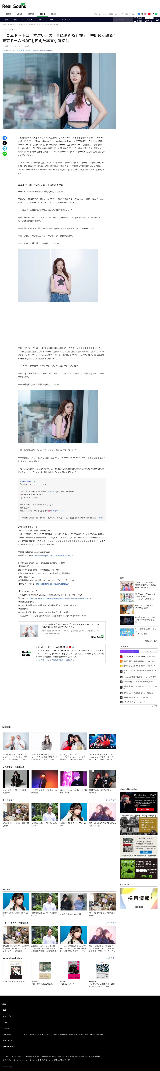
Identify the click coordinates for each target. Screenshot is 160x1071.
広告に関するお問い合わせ (80, 1056)
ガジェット (33, 1034)
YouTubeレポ (101, 1034)
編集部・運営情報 (33, 1056)
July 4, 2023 (98, 517)
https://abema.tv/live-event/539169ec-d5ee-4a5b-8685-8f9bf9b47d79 (60, 598)
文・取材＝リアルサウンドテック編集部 (16, 46)
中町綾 (22, 50)
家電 (41, 1034)
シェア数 (148, 651)
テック (149, 18)
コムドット (14, 50)
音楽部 (139, 18)
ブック (150, 21)
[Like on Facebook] (139, 14)
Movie (31, 14)
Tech (42, 14)
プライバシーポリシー (11, 1060)
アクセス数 (129, 651)
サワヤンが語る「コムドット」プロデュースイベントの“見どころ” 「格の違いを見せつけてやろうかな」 (72, 625)
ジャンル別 (64, 19)
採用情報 (96, 1056)
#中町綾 (53, 491)
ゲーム (24, 1034)
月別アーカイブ (8, 1040)
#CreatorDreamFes (28, 481)
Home (8, 14)
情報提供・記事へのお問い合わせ (55, 1056)
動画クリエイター (76, 1034)
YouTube (6, 50)
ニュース (51, 19)
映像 (92, 1034)
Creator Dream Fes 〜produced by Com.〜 (40, 50)
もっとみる (110, 800)
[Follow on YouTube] (149, 14)
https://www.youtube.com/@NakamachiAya (54, 555)
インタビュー (27, 19)
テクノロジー (50, 1034)
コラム (40, 19)
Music (19, 14)
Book (53, 14)
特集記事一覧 (150, 640)
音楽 (86, 1034)
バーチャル (62, 1034)
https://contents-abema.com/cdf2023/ (52, 583)
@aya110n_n (60, 510)
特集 (6, 19)
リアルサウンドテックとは (13, 1056)
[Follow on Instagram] (145, 14)
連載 (15, 19)
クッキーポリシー (29, 1060)
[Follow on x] (142, 14)
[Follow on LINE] (156, 14)
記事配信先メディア (62, 1060)
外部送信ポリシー (45, 1060)
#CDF (52, 510)
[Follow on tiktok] (153, 14)
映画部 (139, 21)
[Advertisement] (97, 5)
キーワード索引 (8, 1046)
